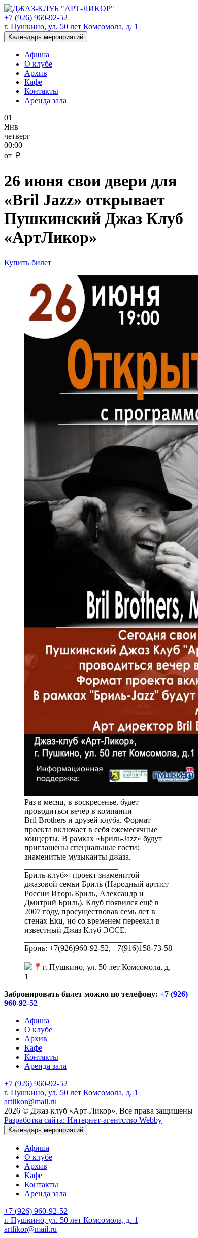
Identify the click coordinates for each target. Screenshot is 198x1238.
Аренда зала (45, 100)
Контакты (41, 91)
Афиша (36, 54)
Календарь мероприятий (45, 37)
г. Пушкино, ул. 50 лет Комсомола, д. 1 (71, 26)
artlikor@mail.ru (30, 1101)
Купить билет (27, 262)
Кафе (33, 82)
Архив (35, 73)
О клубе (38, 63)
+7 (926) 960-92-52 (36, 17)
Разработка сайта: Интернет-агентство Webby (83, 1120)
